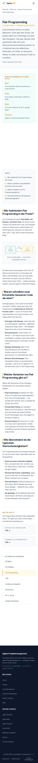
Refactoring (9, 590)
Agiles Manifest (7, 715)
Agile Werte (6, 719)
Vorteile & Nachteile (11, 601)
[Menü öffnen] (34, 3)
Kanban (4, 685)
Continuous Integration (12, 584)
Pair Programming (11, 573)
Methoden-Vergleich (9, 733)
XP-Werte (8, 561)
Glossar (4, 737)
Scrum (4, 680)
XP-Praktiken (9, 567)
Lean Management (8, 689)
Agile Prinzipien (7, 724)
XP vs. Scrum (9, 595)
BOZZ (32, 754)
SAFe (4, 703)
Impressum (5, 759)
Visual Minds (17, 666)
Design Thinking (7, 698)
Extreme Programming (9, 694)
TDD (31, 393)
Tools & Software (8, 742)
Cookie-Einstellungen (29, 759)
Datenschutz (16, 759)
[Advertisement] (19, 147)
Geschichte (6, 728)
